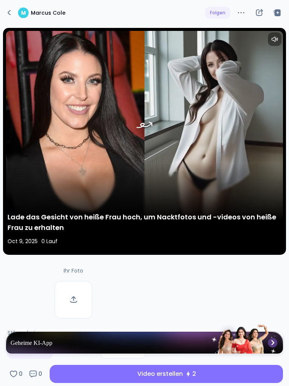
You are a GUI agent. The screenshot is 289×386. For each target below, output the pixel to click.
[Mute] (274, 39)
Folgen (217, 12)
